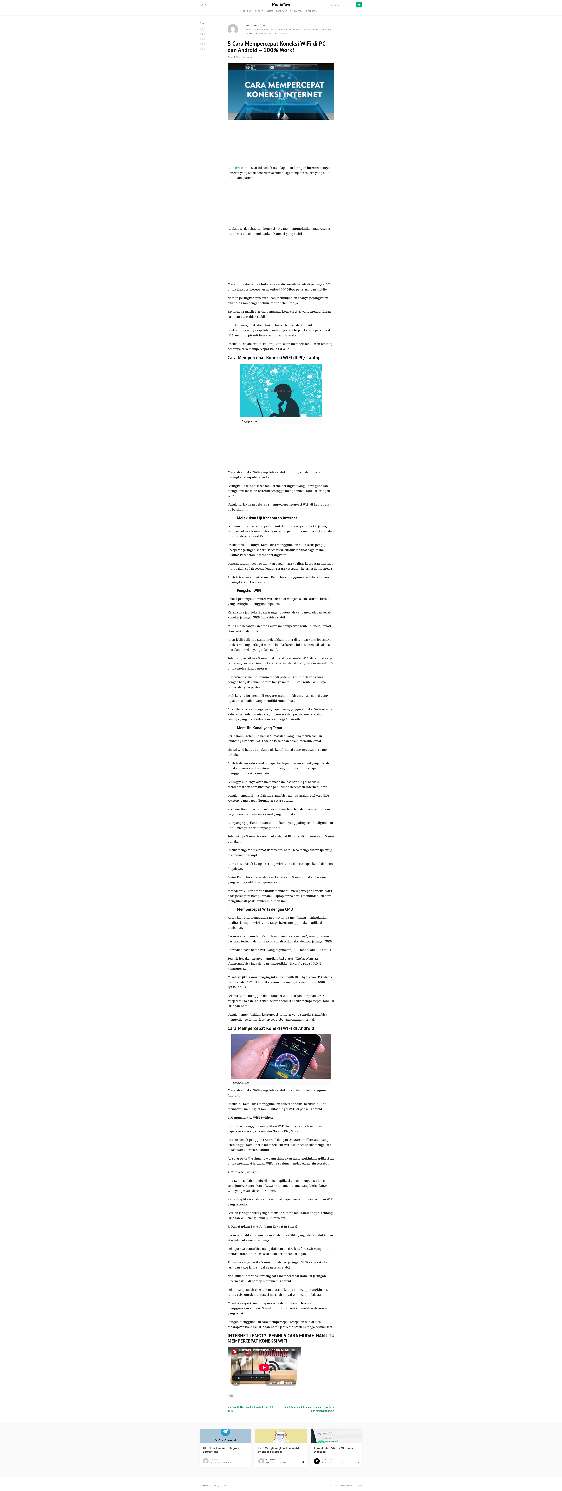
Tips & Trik (296, 11)
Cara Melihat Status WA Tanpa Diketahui (333, 1450)
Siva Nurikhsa (257, 25)
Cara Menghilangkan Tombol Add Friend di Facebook (279, 1450)
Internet (311, 11)
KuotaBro (281, 4)
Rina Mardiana (216, 1459)
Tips (231, 1395)
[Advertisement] (281, 143)
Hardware (281, 11)
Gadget (259, 11)
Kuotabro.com (237, 168)
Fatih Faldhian (327, 1459)
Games (269, 11)
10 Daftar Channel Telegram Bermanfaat (221, 1450)
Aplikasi (247, 11)
